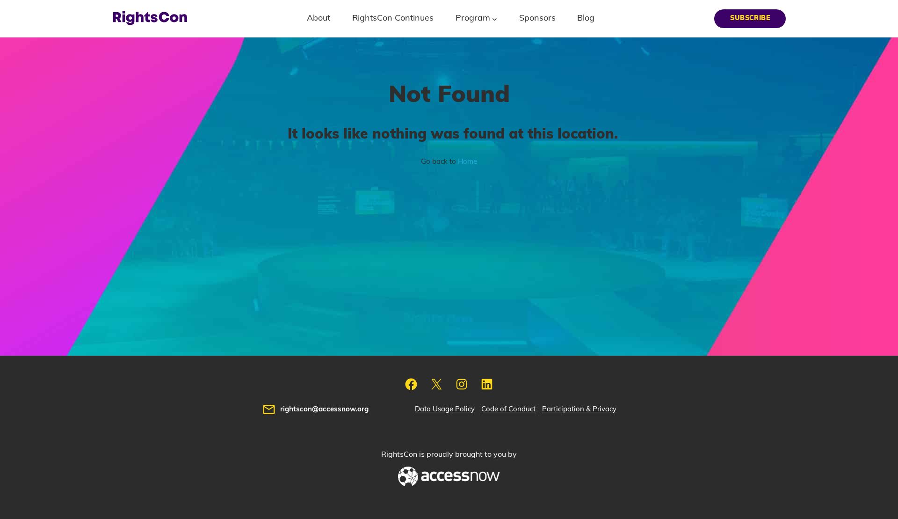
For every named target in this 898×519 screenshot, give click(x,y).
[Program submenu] (494, 18)
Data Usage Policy (445, 409)
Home (467, 161)
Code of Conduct (508, 409)
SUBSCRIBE (750, 18)
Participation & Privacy (579, 409)
